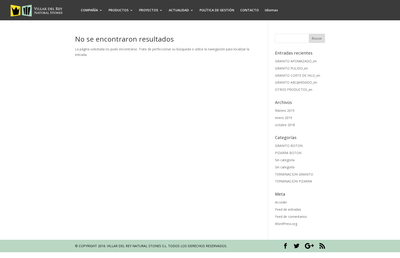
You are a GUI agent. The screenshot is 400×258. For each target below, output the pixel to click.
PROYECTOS (148, 10)
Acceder (281, 202)
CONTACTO (249, 10)
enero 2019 (283, 117)
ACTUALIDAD (179, 10)
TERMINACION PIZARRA (293, 181)
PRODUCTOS (118, 10)
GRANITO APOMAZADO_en (296, 61)
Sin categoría (284, 160)
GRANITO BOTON (289, 145)
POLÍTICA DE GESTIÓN (217, 10)
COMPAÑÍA (89, 10)
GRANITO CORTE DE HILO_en (297, 75)
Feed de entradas (288, 209)
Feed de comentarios (291, 216)
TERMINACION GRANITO (294, 174)
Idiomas (271, 10)
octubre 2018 (285, 125)
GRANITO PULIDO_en (291, 68)
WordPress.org (286, 224)
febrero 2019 (284, 110)
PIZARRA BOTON (288, 153)
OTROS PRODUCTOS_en (293, 89)
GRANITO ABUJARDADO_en (296, 82)
